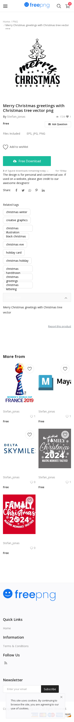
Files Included (11, 133)
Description (13, 297)
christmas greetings (12, 277)
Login (52, 170)
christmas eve (15, 244)
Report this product (59, 326)
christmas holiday (17, 260)
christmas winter (16, 212)
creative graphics (17, 220)
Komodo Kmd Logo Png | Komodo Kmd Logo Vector (19, 407)
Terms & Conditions (16, 646)
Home (6, 21)
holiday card (14, 252)
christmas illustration (12, 228)
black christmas (16, 236)
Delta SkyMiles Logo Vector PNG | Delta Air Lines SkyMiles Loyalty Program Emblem (19, 472)
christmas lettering (12, 285)
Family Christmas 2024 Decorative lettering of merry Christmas (54, 472)
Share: (7, 190)
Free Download (29, 161)
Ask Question (59, 124)
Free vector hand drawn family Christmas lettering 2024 (19, 538)
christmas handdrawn (13, 269)
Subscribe (50, 689)
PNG (15, 21)
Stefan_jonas (16, 116)
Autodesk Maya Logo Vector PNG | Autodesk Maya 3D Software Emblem (54, 407)
